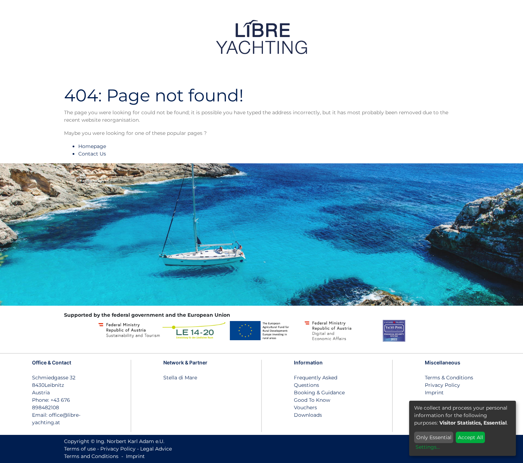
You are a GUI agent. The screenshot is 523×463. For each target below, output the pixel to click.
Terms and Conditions (91, 456)
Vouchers (305, 407)
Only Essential (433, 437)
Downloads (308, 415)
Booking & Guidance (319, 392)
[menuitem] (463, 36)
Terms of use (80, 449)
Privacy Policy (442, 385)
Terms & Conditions (449, 377)
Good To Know (312, 400)
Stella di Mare (180, 377)
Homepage (92, 146)
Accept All (470, 437)
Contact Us (92, 154)
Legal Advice (156, 449)
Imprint (434, 392)
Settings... (428, 447)
